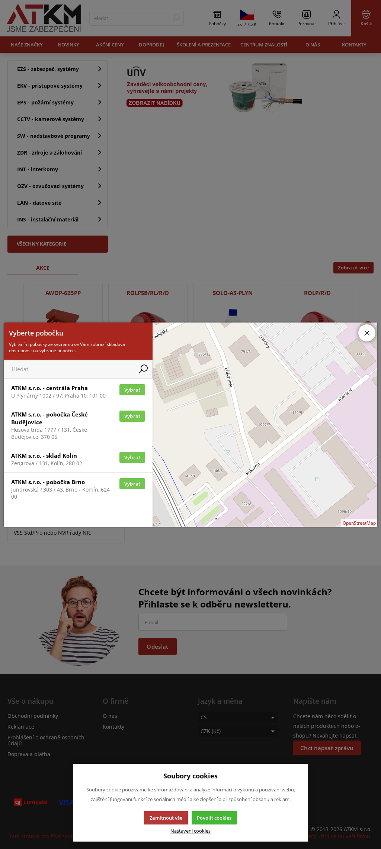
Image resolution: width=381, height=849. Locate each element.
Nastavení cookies (190, 831)
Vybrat (132, 389)
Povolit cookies (214, 817)
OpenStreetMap (359, 523)
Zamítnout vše (166, 817)
